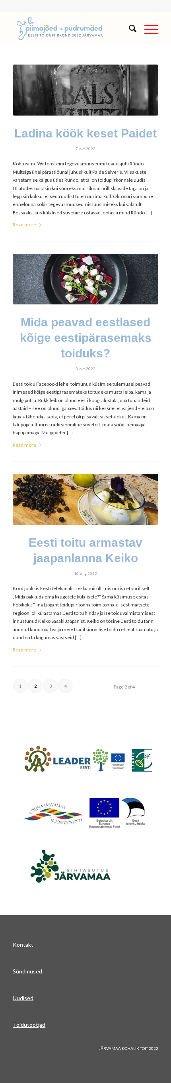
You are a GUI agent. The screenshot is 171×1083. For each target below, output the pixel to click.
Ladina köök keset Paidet (85, 133)
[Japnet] (88, 760)
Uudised (23, 998)
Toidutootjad (29, 1024)
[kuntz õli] (85, 90)
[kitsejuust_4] (85, 279)
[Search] (128, 28)
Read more (24, 225)
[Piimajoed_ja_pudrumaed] (71, 28)
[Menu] (147, 28)
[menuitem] (128, 28)
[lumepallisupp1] (85, 499)
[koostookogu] (85, 813)
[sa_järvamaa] (82, 866)
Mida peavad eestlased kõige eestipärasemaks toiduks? (86, 338)
